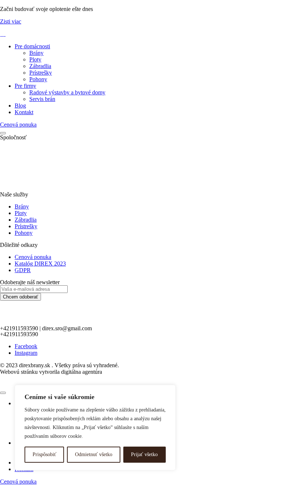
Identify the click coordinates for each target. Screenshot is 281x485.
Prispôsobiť (44, 454)
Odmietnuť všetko (93, 454)
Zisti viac (10, 21)
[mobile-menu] (3, 133)
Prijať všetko (144, 454)
